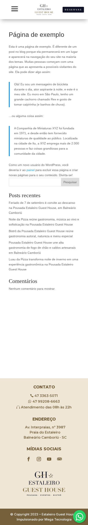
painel (30, 170)
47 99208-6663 (46, 401)
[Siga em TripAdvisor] (59, 459)
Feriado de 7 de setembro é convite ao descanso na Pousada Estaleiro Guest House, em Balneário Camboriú (42, 208)
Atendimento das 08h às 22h (46, 407)
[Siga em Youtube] (49, 459)
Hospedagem (73, 512)
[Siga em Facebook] (28, 459)
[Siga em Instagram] (39, 459)
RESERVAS (73, 9)
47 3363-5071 (46, 396)
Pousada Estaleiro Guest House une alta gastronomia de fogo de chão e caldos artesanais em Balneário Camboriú (42, 247)
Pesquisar (70, 182)
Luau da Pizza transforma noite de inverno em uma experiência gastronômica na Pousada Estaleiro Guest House (43, 264)
